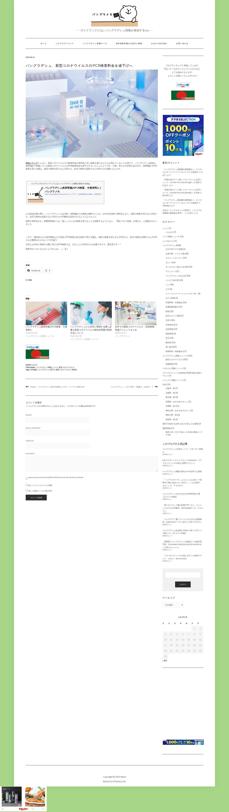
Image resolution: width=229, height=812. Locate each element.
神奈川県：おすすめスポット (178, 410)
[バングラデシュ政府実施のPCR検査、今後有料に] (46, 313)
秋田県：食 (170, 419)
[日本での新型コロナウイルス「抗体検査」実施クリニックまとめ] (135, 313)
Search (183, 584)
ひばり (35, 365)
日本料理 (169, 325)
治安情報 (169, 329)
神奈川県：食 (171, 415)
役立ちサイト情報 (173, 316)
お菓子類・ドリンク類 (175, 253)
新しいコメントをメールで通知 (40, 485)
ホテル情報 (170, 298)
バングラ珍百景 (172, 280)
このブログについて (65, 43)
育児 (167, 338)
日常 (167, 320)
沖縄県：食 (170, 406)
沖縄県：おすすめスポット (177, 401)
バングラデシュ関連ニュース (47, 367)
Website (30, 441)
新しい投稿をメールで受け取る (40, 491)
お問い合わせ (182, 43)
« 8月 (164, 660)
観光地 (168, 342)
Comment (30, 454)
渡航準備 (166, 428)
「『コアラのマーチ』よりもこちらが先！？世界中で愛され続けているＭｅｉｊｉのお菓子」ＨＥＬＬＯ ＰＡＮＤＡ (182, 483)
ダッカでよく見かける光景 (177, 267)
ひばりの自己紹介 (159, 43)
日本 (164, 384)
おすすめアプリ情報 (174, 249)
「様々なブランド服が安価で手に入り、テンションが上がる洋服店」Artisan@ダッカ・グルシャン (182, 508)
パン (167, 284)
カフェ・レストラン (174, 258)
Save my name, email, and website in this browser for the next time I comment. (56, 477)
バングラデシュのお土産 (176, 276)
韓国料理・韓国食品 (174, 351)
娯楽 (167, 311)
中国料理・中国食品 (174, 302)
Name (29, 415)
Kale (105, 781)
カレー (168, 262)
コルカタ (169, 232)
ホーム (44, 43)
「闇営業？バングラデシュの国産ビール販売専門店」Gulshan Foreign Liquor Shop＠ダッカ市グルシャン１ (182, 544)
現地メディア (32, 163)
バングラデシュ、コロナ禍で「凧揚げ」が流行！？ (131, 387)
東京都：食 (170, 397)
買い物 (168, 347)
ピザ (167, 289)
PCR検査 (33, 370)
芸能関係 (169, 364)
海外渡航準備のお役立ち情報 (129, 43)
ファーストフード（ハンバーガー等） (181, 293)
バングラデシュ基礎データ (95, 43)
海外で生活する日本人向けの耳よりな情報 (180, 424)
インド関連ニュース (170, 236)
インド (165, 228)
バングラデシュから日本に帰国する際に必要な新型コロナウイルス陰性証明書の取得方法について (91, 329)
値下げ (52, 370)
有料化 (74, 370)
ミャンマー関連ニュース (172, 380)
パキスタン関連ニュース (172, 368)
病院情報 (169, 333)
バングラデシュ (43, 370)
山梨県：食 (170, 393)
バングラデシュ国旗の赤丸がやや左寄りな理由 (182, 471)
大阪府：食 (170, 388)
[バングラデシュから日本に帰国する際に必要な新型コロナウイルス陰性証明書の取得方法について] (91, 313)
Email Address (33, 428)
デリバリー (170, 271)
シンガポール (168, 241)
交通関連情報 (171, 307)
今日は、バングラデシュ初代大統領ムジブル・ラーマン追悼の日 (57, 387)
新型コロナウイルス (66, 367)
